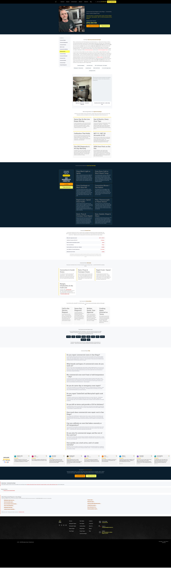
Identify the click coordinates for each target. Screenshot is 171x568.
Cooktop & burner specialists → (9, 509)
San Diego (68, 336)
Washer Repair (72, 528)
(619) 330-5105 (105, 522)
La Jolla (73, 336)
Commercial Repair (63, 40)
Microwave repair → (91, 501)
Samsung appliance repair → (93, 508)
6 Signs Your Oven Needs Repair (9, 490)
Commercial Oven (62, 51)
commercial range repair (89, 49)
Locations (90, 521)
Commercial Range (63, 53)
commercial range (68, 289)
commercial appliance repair (103, 49)
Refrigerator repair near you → (9, 500)
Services (70, 521)
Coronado (83, 336)
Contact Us (86, 1)
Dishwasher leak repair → (8, 507)
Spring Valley (83, 339)
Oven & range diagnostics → (9, 505)
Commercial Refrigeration (64, 42)
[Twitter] (64, 525)
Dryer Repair (71, 531)
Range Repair (82, 528)
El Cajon (93, 336)
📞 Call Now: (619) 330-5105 (93, 25)
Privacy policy (161, 541)
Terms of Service (165, 541)
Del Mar (97, 336)
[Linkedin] (66, 525)
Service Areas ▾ (74, 1)
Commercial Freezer (63, 44)
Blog (91, 1)
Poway (89, 339)
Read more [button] (68, 463)
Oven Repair (82, 521)
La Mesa (88, 336)
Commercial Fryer (62, 58)
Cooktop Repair (82, 526)
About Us (80, 1)
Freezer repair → (90, 499)
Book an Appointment (112, 1)
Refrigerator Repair (72, 523)
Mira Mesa (102, 336)
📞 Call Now (66, 184)
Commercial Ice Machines (64, 49)
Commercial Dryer (62, 62)
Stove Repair (82, 523)
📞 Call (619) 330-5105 (80, 475)
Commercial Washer (63, 60)
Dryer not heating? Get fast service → (10, 503)
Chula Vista (78, 336)
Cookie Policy (164, 542)
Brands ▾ (67, 1)
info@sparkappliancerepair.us (107, 527)
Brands (90, 528)
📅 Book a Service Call (105, 25)
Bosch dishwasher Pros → (92, 507)
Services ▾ (62, 1)
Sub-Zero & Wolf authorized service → (94, 503)
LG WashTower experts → (92, 505)
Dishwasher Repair (72, 526)
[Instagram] (61, 525)
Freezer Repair (82, 531)
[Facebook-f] (59, 525)
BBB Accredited (100, 57)
